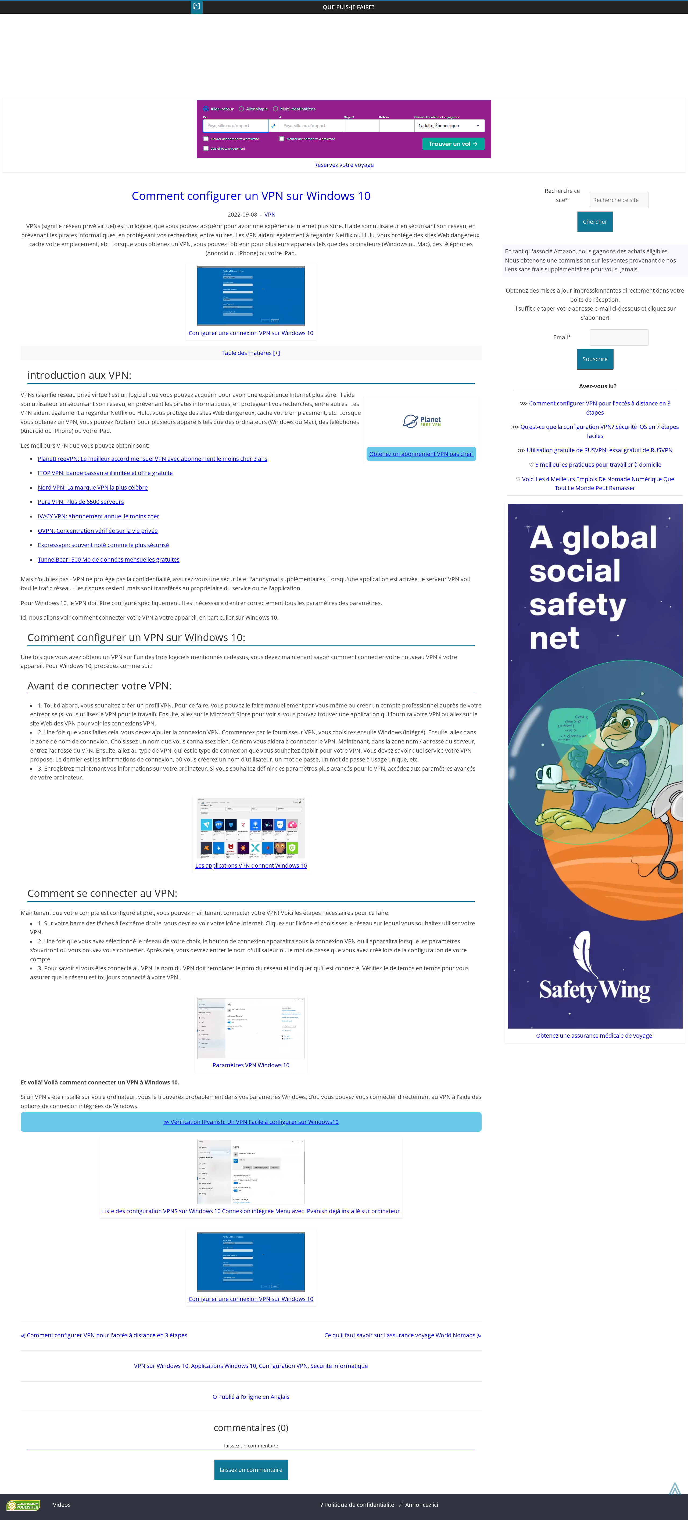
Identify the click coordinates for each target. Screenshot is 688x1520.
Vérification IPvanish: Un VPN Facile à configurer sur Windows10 (255, 1122)
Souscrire (595, 359)
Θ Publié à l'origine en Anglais (251, 1396)
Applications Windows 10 (223, 1366)
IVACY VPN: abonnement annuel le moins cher (98, 516)
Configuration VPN (283, 1366)
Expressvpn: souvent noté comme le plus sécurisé (103, 545)
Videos (62, 1504)
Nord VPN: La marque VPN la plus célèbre (93, 487)
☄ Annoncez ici (418, 1504)
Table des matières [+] (251, 353)
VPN (270, 214)
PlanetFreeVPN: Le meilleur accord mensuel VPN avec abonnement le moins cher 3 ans (152, 458)
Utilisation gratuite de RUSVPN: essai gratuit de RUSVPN (600, 450)
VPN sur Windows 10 (161, 1366)
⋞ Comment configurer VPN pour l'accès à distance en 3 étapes (104, 1335)
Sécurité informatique (339, 1366)
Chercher (595, 221)
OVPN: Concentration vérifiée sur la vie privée (98, 530)
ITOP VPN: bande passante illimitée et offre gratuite (105, 473)
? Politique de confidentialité (357, 1504)
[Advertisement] (344, 56)
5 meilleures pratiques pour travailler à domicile (598, 464)
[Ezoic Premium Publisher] (23, 1508)
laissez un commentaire (251, 1470)
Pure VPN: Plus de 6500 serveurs (81, 501)
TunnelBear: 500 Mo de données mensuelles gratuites (109, 559)
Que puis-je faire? (349, 7)
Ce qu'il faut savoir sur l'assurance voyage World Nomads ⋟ (403, 1335)
